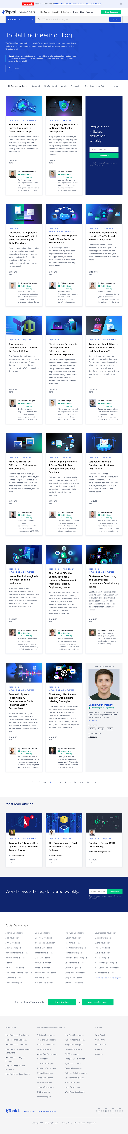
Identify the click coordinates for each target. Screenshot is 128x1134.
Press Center (100, 1044)
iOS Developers (43, 1091)
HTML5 (110, 729)
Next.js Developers (43, 962)
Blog (82, 12)
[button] (117, 86)
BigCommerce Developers (17, 952)
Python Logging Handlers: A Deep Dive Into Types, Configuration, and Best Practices (63, 467)
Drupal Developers (45, 1077)
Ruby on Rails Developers (76, 957)
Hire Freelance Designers (16, 1039)
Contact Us (100, 1039)
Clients (75, 12)
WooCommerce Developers (107, 967)
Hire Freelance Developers (17, 1035)
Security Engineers (73, 967)
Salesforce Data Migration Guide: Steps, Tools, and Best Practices (63, 239)
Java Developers (42, 932)
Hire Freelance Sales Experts (18, 1074)
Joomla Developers (43, 937)
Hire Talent (44, 12)
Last (88, 782)
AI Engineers (42, 1058)
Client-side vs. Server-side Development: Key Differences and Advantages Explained (63, 349)
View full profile (104, 684)
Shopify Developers (73, 977)
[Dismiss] (121, 4)
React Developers (72, 942)
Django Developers (45, 1073)
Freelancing (76, 86)
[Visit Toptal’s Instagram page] (120, 1110)
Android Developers (14, 932)
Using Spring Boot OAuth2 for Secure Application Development (63, 128)
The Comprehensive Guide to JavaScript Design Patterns (63, 846)
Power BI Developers (44, 982)
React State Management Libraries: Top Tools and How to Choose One (103, 236)
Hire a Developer (111, 12)
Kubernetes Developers (45, 942)
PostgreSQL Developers (75, 1058)
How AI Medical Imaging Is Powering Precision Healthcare (23, 579)
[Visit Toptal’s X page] (106, 1110)
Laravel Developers (43, 947)
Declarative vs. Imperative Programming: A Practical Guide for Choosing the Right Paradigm (23, 238)
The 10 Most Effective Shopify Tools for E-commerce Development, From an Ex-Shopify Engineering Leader (62, 580)
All (95, 782)
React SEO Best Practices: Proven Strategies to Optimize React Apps (23, 128)
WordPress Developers (104, 972)
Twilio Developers (102, 947)
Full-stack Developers (46, 1035)
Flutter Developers (13, 977)
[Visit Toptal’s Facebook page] (113, 1110)
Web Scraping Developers (106, 962)
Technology (108, 228)
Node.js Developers (73, 1049)
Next (81, 782)
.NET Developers (42, 957)
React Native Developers (75, 947)
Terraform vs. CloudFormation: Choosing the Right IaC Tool (23, 347)
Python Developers (73, 937)
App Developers (12, 937)
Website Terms (79, 1123)
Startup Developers (103, 937)
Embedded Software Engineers (19, 972)
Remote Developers (73, 952)
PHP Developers (42, 977)
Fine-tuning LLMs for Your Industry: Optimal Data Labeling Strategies (63, 697)
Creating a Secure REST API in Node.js (102, 844)
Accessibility (91, 1123)
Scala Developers (72, 1082)
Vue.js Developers (102, 952)
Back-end (36, 86)
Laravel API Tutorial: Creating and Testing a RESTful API (101, 465)
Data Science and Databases (97, 86)
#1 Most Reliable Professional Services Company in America (77, 3)
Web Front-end (50, 86)
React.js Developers (73, 1068)
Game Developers (44, 1082)
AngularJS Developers (46, 1068)
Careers (98, 1049)
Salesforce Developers (74, 962)
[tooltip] (28, 176)
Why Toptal (100, 1035)
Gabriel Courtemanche (101, 705)
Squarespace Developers (105, 932)
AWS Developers (13, 942)
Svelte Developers (102, 942)
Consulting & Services (60, 12)
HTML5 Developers (14, 982)
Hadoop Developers (45, 1087)
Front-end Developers (46, 1039)
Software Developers (74, 982)
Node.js (101, 729)
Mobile (64, 86)
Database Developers (15, 967)
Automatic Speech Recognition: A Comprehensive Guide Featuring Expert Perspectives (21, 701)
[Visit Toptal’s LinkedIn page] (99, 1110)
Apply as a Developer (97, 1002)
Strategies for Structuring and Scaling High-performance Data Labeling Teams (104, 581)
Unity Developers (72, 1087)
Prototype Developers (74, 932)
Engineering (14, 19)
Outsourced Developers (45, 972)
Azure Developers (13, 947)
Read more (92, 720)
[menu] (124, 12)
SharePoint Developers (75, 972)
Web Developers (102, 957)
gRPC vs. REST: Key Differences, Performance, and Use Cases (23, 465)
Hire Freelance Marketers (16, 1044)
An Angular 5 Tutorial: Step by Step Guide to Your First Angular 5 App (23, 846)
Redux (92, 729)
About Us (89, 12)
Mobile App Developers (47, 1054)
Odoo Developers (42, 967)
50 (75, 782)
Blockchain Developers (15, 957)
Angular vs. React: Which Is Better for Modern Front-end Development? (103, 347)
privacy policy (98, 165)
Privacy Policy (67, 1123)
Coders (9, 962)
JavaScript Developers (74, 1035)
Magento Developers (44, 952)
